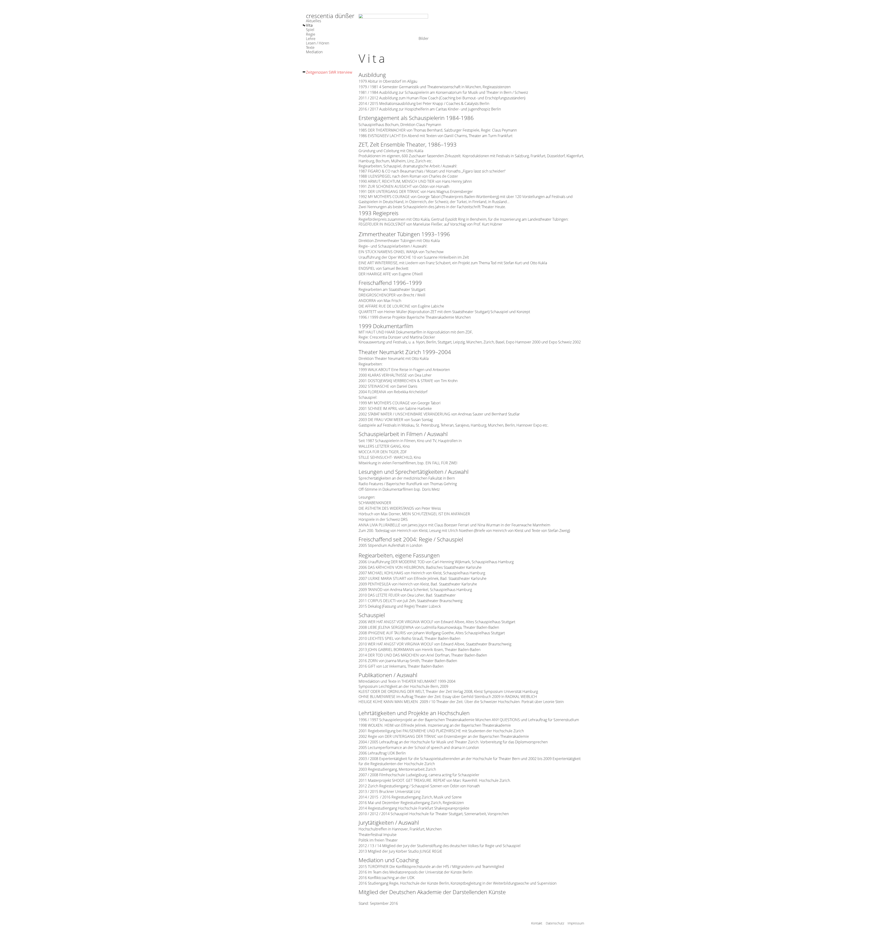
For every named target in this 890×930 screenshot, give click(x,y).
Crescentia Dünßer (330, 16)
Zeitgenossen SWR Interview (329, 72)
